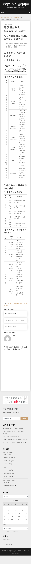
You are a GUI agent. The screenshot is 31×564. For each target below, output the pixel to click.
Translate (15, 531)
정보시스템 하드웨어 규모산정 (11, 436)
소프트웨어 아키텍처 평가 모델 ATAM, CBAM (14, 442)
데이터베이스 (7, 470)
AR (11, 303)
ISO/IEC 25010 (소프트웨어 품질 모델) (13, 428)
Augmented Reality (18, 303)
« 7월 (4, 524)
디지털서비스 (17, 17)
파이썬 (5, 482)
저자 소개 (5, 544)
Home (2, 17)
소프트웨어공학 (8, 457)
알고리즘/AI (7, 476)
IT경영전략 (7, 454)
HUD (8, 303)
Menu (2, 12)
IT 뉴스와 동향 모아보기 (11, 409)
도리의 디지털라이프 (15, 4)
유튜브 (10, 544)
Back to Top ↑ (15, 553)
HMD (7, 305)
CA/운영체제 (7, 473)
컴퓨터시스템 (8, 17)
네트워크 (6, 464)
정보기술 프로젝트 (8, 480)
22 (26, 516)
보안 (5, 467)
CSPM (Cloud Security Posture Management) (15, 439)
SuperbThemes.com (15, 552)
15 (26, 513)
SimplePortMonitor (9, 485)
